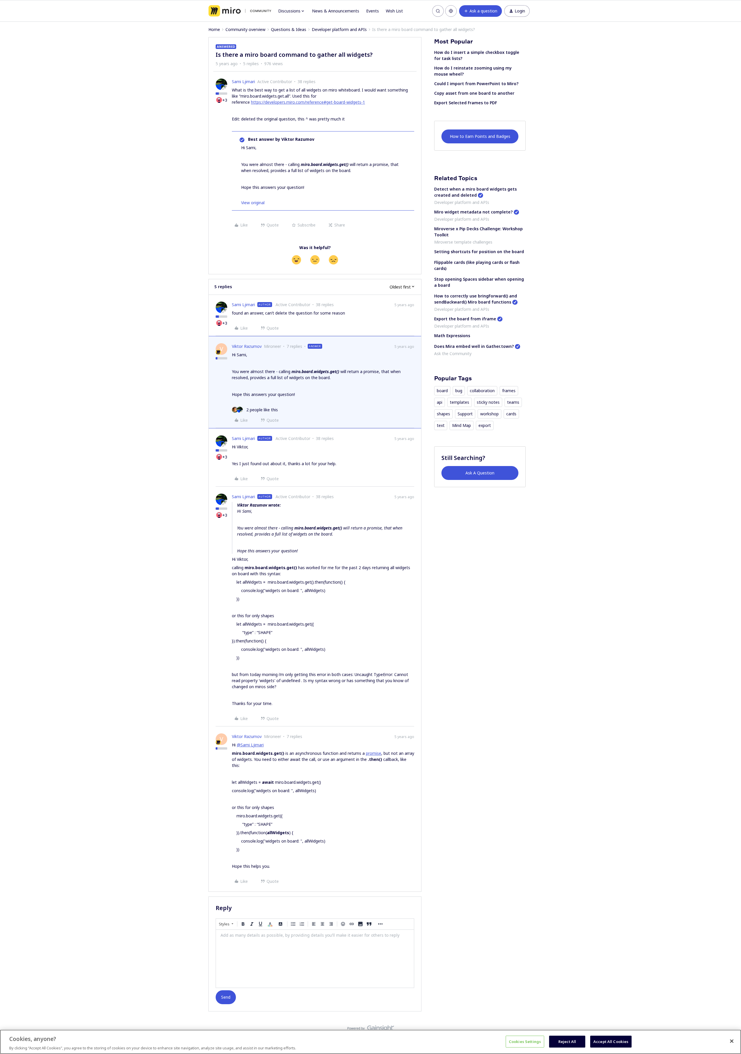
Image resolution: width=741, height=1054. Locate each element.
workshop (489, 414)
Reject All (567, 1041)
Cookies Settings (525, 1041)
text (441, 425)
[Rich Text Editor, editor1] (315, 959)
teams (513, 402)
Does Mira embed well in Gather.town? (474, 346)
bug (458, 390)
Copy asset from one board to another (474, 93)
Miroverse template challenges (463, 242)
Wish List (394, 11)
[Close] (731, 1041)
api (439, 402)
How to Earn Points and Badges (480, 136)
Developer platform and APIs (339, 29)
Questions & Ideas (288, 29)
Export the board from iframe (465, 319)
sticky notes (488, 402)
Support (465, 414)
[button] (480, 11)
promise (373, 753)
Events (372, 11)
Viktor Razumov (247, 346)
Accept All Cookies (610, 1041)
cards (511, 414)
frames (509, 390)
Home (214, 29)
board (442, 390)
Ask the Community (453, 353)
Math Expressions (452, 335)
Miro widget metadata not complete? (473, 212)
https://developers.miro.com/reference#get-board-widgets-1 (308, 102)
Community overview (245, 29)
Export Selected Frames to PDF (465, 102)
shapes (443, 414)
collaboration (482, 390)
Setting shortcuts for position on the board (479, 251)
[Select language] (451, 11)
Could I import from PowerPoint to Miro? (476, 83)
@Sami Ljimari (250, 745)
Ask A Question (479, 473)
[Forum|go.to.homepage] (239, 11)
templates (459, 402)
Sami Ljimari (243, 81)
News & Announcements (335, 11)
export (484, 425)
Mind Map (461, 425)
